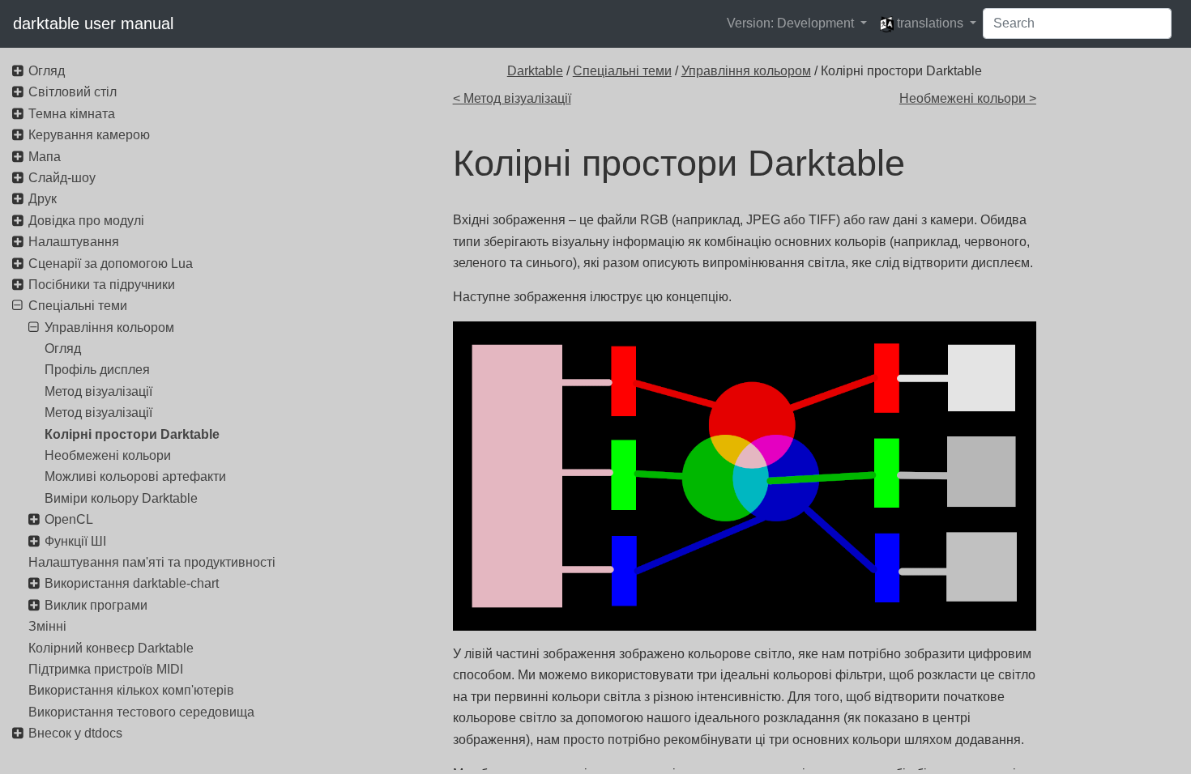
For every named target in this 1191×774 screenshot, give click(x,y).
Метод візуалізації (98, 391)
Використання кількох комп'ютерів (131, 690)
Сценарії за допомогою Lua (110, 263)
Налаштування (73, 242)
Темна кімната (71, 114)
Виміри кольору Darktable (121, 498)
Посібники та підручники (101, 284)
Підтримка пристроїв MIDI (105, 669)
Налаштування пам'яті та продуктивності (151, 562)
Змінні (47, 626)
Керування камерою (89, 135)
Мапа (44, 157)
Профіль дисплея (97, 369)
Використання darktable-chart (132, 583)
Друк (42, 199)
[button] (796, 23)
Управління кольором (746, 71)
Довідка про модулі (86, 221)
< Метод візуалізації (512, 98)
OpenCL (69, 519)
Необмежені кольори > (967, 98)
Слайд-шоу (62, 178)
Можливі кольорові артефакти (135, 476)
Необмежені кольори (108, 455)
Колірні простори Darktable (132, 434)
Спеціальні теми (622, 71)
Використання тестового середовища (141, 712)
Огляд (46, 71)
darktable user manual (93, 23)
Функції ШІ (75, 541)
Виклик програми (96, 605)
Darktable (535, 71)
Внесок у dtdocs (75, 733)
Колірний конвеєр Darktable (111, 648)
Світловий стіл (72, 92)
